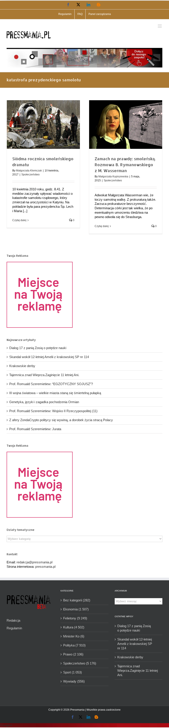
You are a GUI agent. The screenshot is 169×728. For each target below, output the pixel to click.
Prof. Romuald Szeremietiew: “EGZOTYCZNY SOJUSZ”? (51, 384)
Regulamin (14, 628)
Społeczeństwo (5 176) (79, 663)
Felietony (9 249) (75, 618)
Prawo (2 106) (73, 654)
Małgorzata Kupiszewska (113, 176)
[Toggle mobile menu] (160, 26)
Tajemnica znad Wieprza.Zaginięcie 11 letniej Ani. (44, 375)
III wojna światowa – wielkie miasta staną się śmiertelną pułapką (55, 393)
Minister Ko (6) (73, 636)
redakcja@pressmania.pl (34, 562)
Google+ (6, 725)
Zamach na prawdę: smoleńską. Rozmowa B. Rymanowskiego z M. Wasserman (125, 164)
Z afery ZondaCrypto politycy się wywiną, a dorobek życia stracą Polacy (61, 420)
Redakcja (13, 620)
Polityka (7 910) (74, 645)
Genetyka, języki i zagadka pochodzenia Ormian (44, 402)
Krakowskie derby (22, 366)
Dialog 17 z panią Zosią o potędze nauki (37, 348)
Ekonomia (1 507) (76, 609)
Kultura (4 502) (73, 627)
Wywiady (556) (74, 681)
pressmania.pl (45, 566)
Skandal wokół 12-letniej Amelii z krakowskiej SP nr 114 (49, 357)
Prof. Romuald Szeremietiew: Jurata (35, 429)
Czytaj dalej (19, 220)
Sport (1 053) (72, 672)
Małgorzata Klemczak (29, 170)
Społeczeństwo (30, 174)
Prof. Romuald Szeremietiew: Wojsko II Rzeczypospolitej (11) (53, 411)
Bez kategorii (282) (76, 600)
